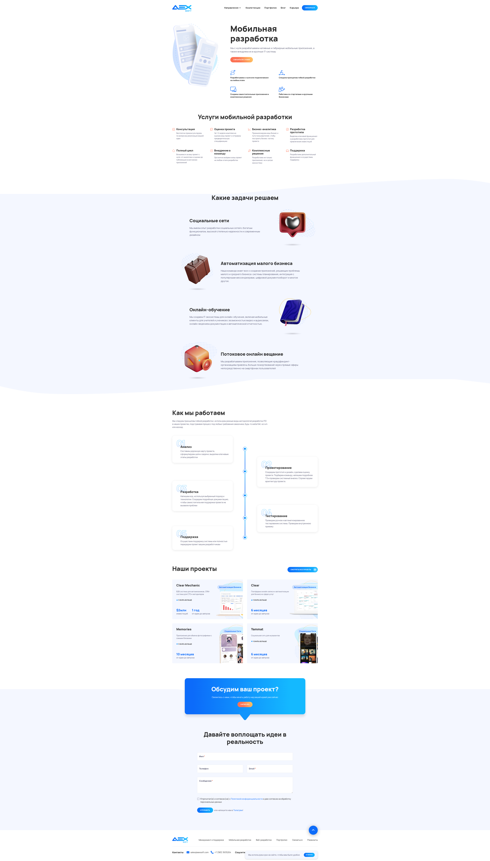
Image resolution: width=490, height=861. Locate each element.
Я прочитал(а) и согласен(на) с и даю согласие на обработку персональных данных (245, 800)
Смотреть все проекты (301, 569)
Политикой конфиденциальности (247, 798)
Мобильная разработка (240, 840)
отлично (309, 855)
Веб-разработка (264, 840)
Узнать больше (185, 644)
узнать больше (185, 600)
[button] (240, 7)
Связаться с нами (241, 60)
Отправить (205, 810)
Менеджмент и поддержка (211, 840)
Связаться (310, 8)
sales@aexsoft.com (199, 852)
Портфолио (281, 840)
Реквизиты (312, 840)
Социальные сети (233, 631)
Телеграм (238, 810)
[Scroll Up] (313, 830)
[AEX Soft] (181, 8)
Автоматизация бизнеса (230, 587)
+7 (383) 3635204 (223, 852)
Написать (245, 704)
